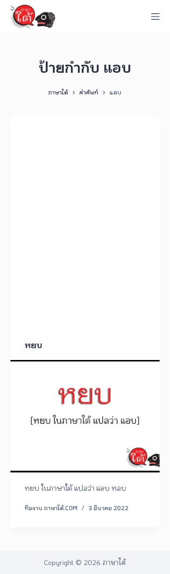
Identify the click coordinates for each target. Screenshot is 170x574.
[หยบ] (85, 416)
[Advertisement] (85, 240)
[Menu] (155, 16)
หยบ (33, 345)
